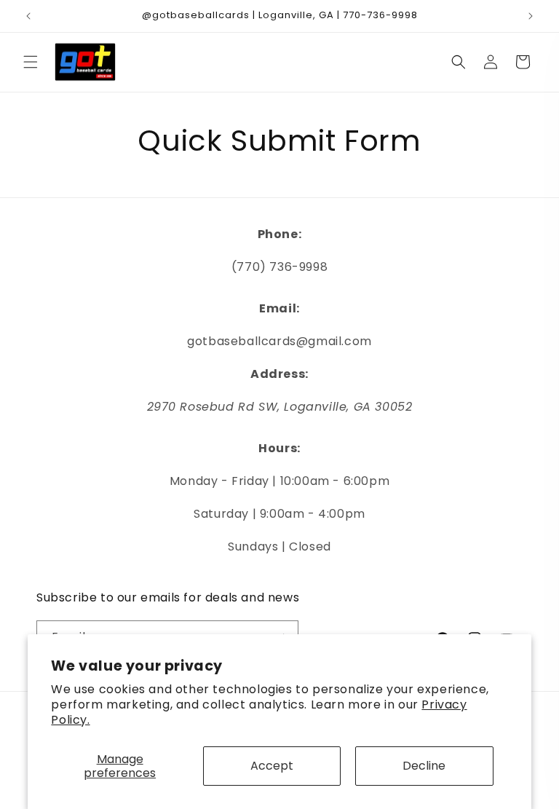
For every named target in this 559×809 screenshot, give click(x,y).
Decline (424, 765)
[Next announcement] (531, 16)
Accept (271, 765)
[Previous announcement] (28, 16)
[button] (31, 62)
